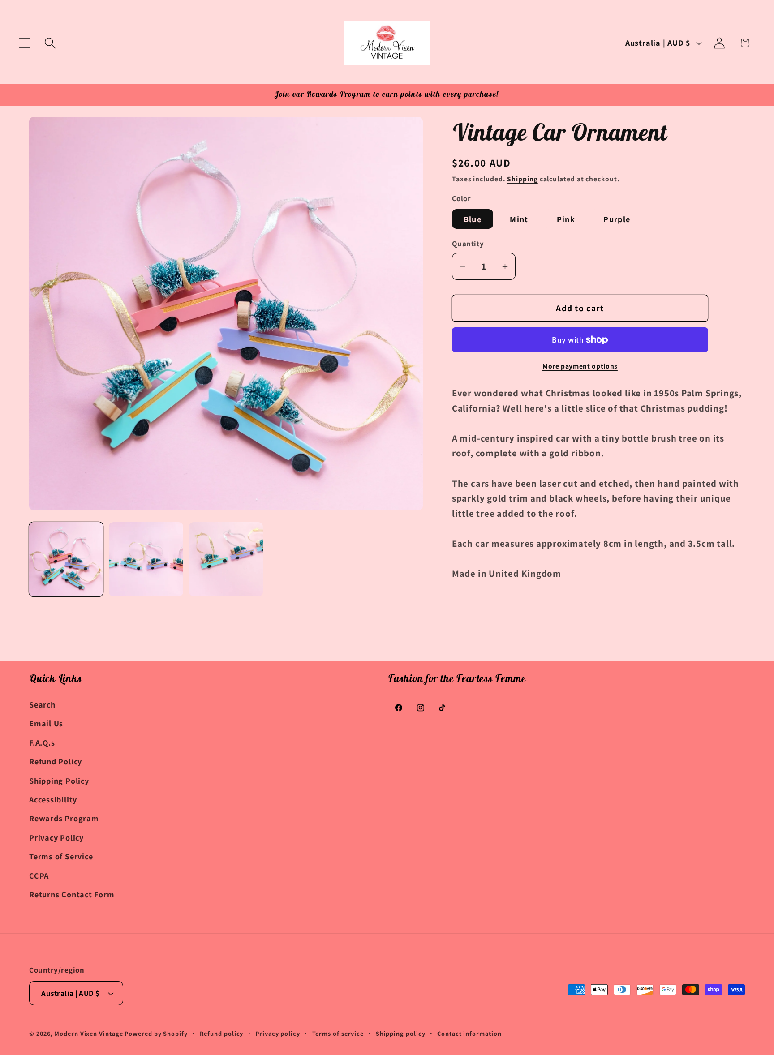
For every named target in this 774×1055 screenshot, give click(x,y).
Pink (566, 219)
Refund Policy (55, 761)
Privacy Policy (56, 837)
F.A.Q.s (42, 742)
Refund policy (222, 1033)
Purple (616, 219)
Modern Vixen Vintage (88, 1033)
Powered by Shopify (156, 1033)
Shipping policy (401, 1033)
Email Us (46, 723)
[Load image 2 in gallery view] (146, 559)
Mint (519, 219)
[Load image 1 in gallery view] (66, 559)
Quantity (468, 244)
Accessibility (53, 799)
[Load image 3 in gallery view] (226, 559)
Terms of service (338, 1033)
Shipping (522, 179)
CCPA (39, 875)
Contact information (469, 1033)
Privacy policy (277, 1033)
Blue (473, 219)
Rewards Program (64, 818)
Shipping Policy (59, 780)
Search (42, 704)
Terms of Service (61, 856)
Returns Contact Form (72, 894)
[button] (24, 43)
